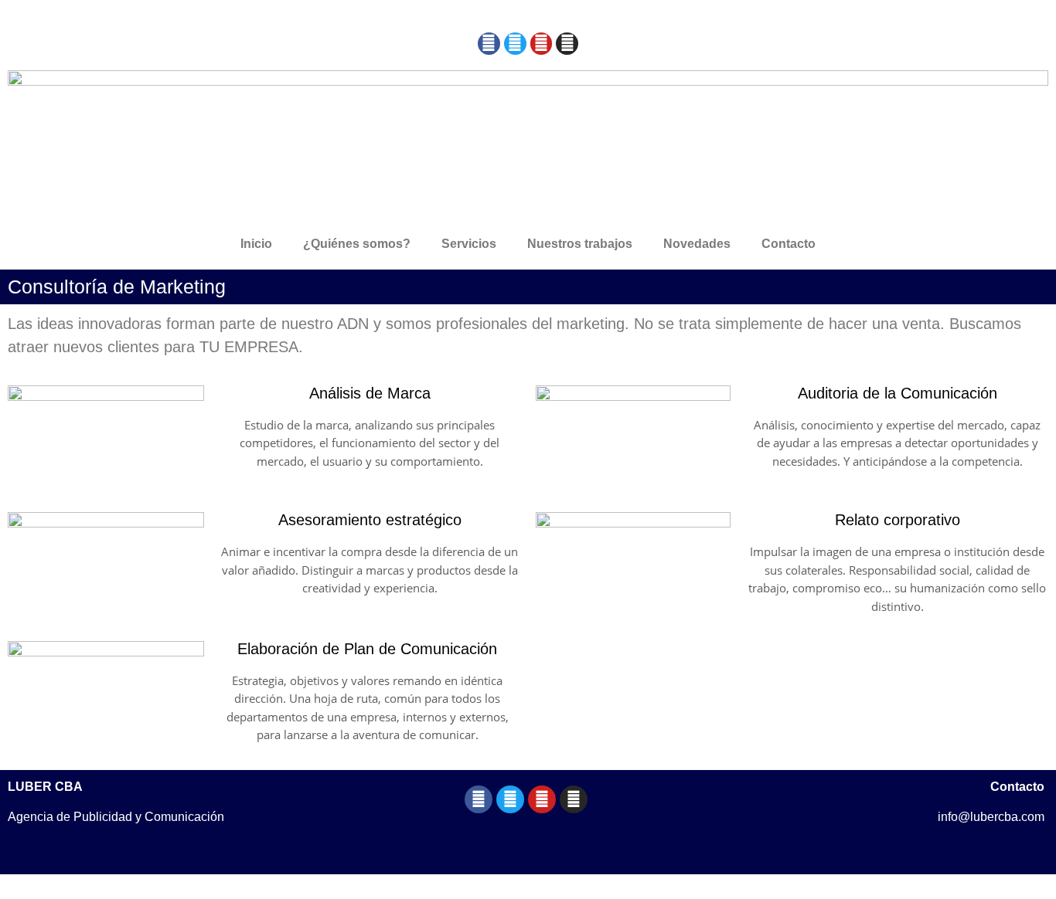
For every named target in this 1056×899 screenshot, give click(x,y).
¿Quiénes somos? (356, 243)
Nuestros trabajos (579, 243)
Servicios (468, 243)
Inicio (256, 243)
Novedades (697, 243)
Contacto (788, 243)
